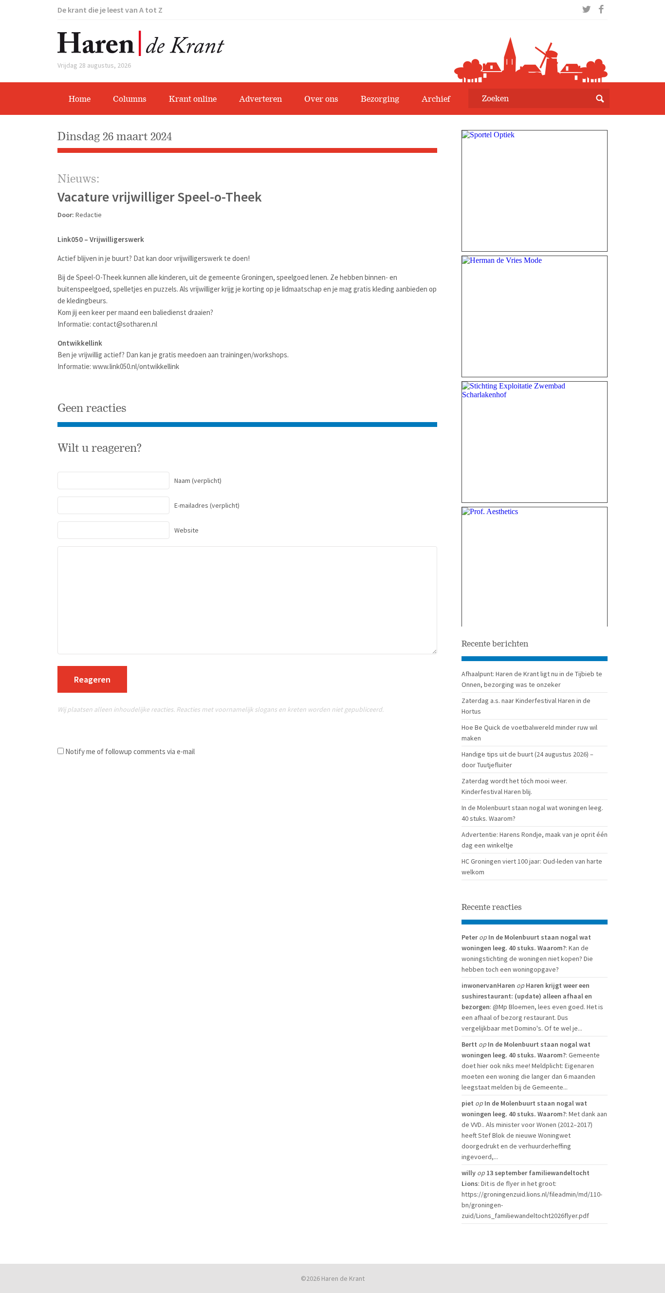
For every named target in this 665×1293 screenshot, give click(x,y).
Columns (130, 99)
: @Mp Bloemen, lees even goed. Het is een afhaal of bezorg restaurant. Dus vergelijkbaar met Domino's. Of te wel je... (532, 1017)
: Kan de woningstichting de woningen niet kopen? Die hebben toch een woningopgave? (527, 958)
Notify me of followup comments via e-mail (130, 751)
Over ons (321, 99)
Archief (436, 99)
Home (80, 99)
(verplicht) (198, 480)
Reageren (92, 679)
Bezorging (380, 99)
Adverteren (260, 99)
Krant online (193, 99)
